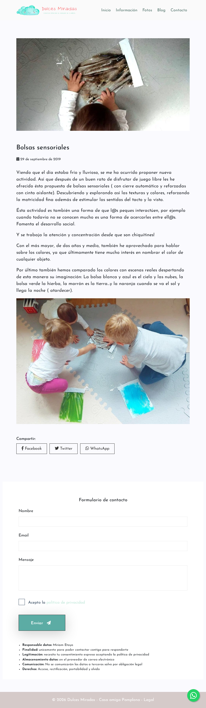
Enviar (37, 623)
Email (24, 535)
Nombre (26, 511)
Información (126, 10)
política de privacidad (65, 603)
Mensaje (26, 560)
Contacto (179, 10)
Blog (161, 10)
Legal (149, 700)
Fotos (147, 10)
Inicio (106, 10)
